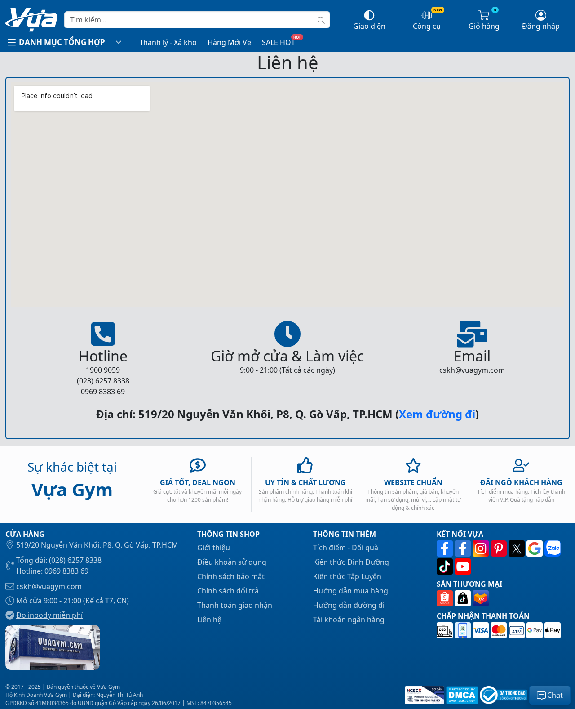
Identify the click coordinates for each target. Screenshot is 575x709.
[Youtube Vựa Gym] (463, 566)
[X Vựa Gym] (517, 548)
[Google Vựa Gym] (535, 548)
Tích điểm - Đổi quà (345, 548)
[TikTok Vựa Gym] (446, 566)
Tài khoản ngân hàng (349, 619)
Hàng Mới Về (229, 42)
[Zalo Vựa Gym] (552, 548)
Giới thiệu (213, 548)
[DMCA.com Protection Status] (461, 695)
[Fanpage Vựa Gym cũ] (464, 548)
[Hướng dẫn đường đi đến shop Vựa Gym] (52, 646)
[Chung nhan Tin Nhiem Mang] (423, 695)
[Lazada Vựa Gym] (481, 599)
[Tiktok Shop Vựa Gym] (464, 599)
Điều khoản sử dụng (231, 562)
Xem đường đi (437, 413)
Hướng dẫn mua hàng (350, 591)
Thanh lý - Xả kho (168, 42)
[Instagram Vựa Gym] (482, 548)
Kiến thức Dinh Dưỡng (351, 562)
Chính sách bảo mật (231, 576)
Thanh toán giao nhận (234, 605)
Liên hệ (209, 619)
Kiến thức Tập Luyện (347, 576)
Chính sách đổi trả (228, 591)
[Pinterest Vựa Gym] (500, 548)
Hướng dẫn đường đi (349, 605)
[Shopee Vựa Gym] (446, 599)
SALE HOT (278, 42)
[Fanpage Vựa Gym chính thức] (446, 548)
